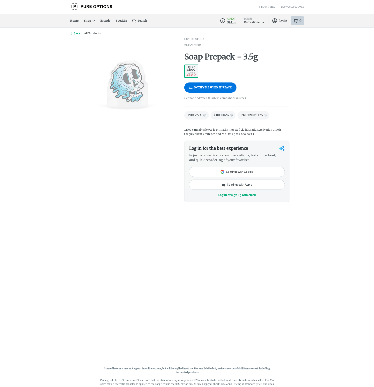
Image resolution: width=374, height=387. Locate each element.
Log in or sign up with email (237, 195)
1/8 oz (191, 71)
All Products (92, 33)
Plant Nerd (192, 45)
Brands (105, 20)
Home (74, 20)
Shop (87, 20)
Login (283, 20)
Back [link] (77, 33)
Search (142, 20)
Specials (121, 20)
